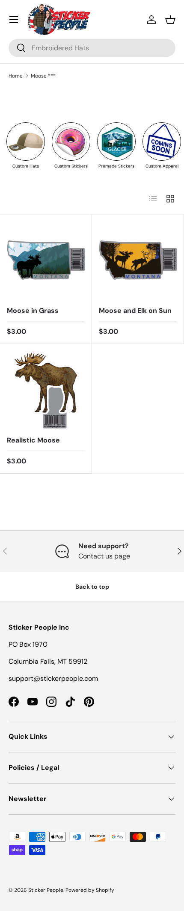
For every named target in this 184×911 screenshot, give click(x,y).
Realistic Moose (33, 440)
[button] (170, 19)
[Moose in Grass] (46, 260)
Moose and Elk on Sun (135, 310)
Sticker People (45, 890)
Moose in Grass (33, 310)
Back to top (92, 586)
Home (16, 75)
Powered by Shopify (89, 890)
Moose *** (43, 75)
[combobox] (92, 48)
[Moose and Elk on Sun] (138, 260)
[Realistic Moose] (46, 389)
